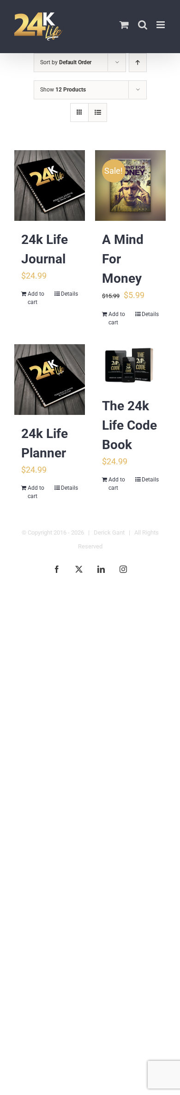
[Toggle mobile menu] (161, 25)
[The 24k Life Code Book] (130, 365)
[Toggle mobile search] (142, 25)
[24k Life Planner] (49, 379)
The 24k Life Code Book (129, 425)
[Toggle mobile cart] (124, 25)
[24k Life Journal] (49, 185)
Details (69, 294)
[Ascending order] (138, 62)
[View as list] (98, 112)
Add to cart (36, 298)
